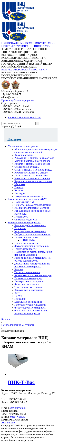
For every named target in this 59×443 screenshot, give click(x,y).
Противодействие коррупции (17, 100)
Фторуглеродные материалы (30, 307)
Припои (18, 187)
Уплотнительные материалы (30, 231)
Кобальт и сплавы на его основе (32, 163)
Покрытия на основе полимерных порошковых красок (33, 253)
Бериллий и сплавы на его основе (33, 181)
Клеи (17, 293)
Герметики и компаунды (28, 278)
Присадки (20, 298)
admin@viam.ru (18, 407)
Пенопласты (21, 216)
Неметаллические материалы (24, 222)
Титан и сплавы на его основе (31, 175)
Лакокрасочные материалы (29, 281)
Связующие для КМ (25, 219)
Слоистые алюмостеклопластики (32, 204)
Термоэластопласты (25, 249)
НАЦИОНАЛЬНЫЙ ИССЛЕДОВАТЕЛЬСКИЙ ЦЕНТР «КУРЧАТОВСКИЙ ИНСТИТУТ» (28, 44)
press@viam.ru (17, 416)
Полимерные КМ (24, 202)
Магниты (19, 184)
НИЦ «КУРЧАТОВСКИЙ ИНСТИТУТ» (24, 69)
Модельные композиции (28, 301)
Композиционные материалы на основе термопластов (32, 259)
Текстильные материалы (28, 287)
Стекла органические (26, 243)
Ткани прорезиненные (27, 272)
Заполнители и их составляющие (32, 275)
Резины (18, 269)
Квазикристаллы (23, 155)
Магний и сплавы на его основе (32, 160)
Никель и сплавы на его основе (32, 178)
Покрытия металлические (28, 196)
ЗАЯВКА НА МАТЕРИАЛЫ (24, 117)
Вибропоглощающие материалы (32, 234)
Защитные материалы (26, 284)
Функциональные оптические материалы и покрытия (31, 312)
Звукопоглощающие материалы (31, 246)
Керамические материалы (28, 290)
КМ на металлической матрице (31, 207)
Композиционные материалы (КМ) (27, 199)
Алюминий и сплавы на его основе (34, 158)
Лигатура (19, 193)
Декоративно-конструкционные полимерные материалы (32, 265)
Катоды (18, 190)
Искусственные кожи (26, 237)
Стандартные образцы (26, 166)
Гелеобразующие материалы (30, 304)
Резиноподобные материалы (30, 225)
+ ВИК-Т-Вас (28, 240)
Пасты (18, 295)
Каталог (14, 139)
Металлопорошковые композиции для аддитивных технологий (35, 150)
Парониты (20, 228)
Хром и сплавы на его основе (31, 172)
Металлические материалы (23, 146)
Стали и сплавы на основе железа (33, 169)
